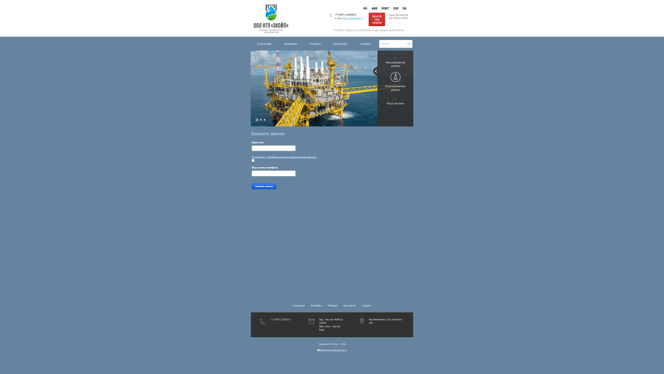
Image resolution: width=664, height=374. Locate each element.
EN (404, 8)
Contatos (365, 44)
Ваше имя (258, 142)
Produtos (315, 44)
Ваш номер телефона (266, 167)
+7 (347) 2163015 (345, 14)
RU (365, 8)
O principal (264, 44)
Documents (340, 44)
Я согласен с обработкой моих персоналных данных (284, 157)
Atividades (290, 44)
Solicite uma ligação (377, 19)
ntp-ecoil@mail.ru (353, 18)
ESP (395, 8)
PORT (385, 8)
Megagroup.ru (340, 350)
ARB (374, 8)
